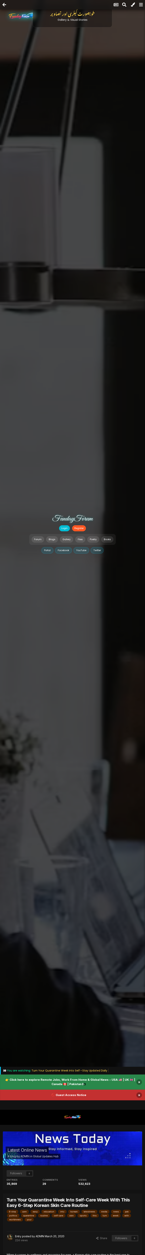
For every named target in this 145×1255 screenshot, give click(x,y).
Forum (38, 539)
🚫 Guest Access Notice (68, 1095)
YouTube (81, 550)
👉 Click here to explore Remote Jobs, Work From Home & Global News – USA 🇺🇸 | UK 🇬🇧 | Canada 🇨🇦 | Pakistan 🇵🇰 (70, 1082)
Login (64, 528)
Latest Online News (27, 1150)
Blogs (52, 539)
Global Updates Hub (46, 1156)
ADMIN (25, 1156)
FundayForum (72, 519)
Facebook (63, 550)
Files (80, 539)
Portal (47, 550)
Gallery (66, 539)
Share (102, 1238)
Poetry (93, 539)
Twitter (97, 550)
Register (79, 528)
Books (107, 539)
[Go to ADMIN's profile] (10, 1237)
